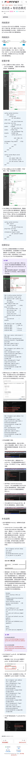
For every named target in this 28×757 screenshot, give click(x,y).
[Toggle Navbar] (26, 2)
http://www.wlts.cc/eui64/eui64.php (14, 646)
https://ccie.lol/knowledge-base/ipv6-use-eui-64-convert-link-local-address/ (15, 639)
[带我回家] (12, 2)
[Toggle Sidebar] (2, 2)
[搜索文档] (22, 2)
